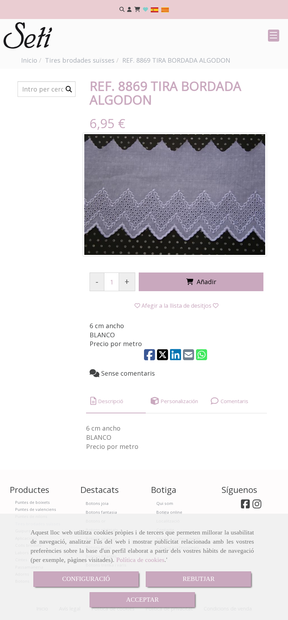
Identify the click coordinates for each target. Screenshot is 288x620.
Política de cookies (140, 559)
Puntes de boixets (32, 502)
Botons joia (97, 503)
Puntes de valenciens (35, 509)
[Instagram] (257, 505)
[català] (165, 9)
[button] (129, 10)
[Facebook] (245, 505)
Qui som (164, 503)
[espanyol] (154, 9)
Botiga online (169, 512)
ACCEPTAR (142, 599)
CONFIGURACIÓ (86, 578)
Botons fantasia (101, 512)
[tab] (116, 400)
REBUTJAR (199, 578)
